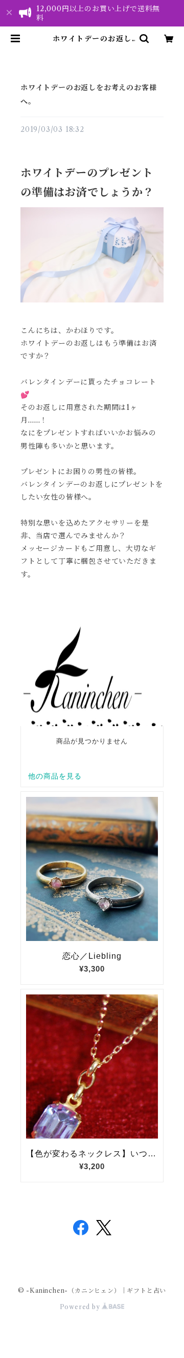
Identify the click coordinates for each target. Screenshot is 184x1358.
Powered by (81, 1307)
